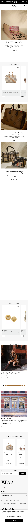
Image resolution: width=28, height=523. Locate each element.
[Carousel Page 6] (13, 385)
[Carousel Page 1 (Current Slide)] (3, 385)
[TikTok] (17, 509)
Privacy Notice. (5, 514)
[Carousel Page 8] (17, 385)
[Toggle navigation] (2, 6)
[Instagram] (2, 509)
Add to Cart (8, 463)
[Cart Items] (26, 6)
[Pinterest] (10, 509)
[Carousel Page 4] (9, 385)
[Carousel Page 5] (11, 385)
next (25, 203)
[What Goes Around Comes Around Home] (14, 6)
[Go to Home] (7, 482)
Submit (23, 473)
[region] (14, 516)
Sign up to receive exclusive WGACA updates (11, 470)
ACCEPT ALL (14, 520)
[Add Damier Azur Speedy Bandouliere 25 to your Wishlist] (18, 67)
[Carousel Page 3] (7, 385)
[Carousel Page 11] (22, 385)
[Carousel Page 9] (19, 385)
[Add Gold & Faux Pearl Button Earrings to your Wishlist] (18, 306)
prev (3, 203)
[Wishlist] (24, 6)
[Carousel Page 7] (15, 385)
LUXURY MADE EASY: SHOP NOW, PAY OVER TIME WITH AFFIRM (14, 2)
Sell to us (16, 500)
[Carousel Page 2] (5, 385)
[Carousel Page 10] (20, 385)
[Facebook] (6, 509)
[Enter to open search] (4, 6)
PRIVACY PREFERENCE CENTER (14, 516)
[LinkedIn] (13, 509)
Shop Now (14, 140)
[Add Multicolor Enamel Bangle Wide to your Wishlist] (16, 263)
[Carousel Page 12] (24, 385)
